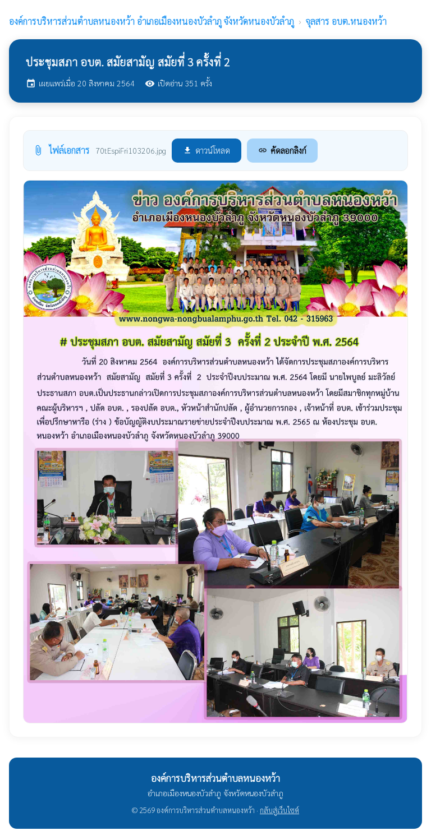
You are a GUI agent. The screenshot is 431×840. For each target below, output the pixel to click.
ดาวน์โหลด (206, 150)
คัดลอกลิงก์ (282, 150)
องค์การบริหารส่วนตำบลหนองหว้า (151, 21)
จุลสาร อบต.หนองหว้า (346, 21)
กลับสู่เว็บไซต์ (279, 810)
